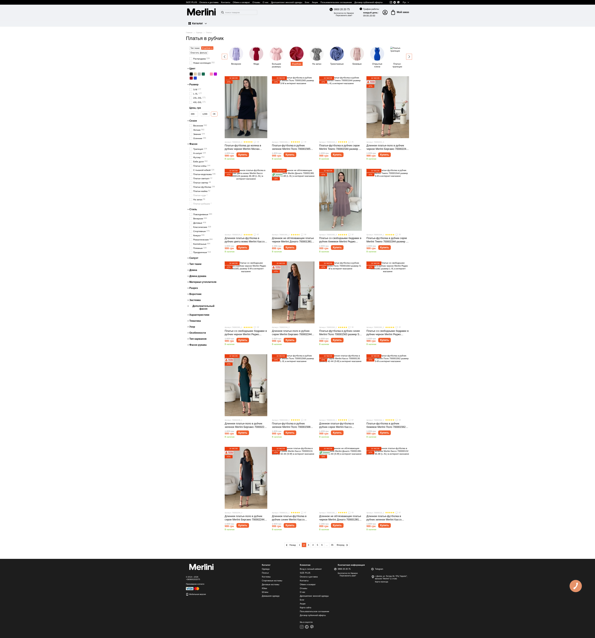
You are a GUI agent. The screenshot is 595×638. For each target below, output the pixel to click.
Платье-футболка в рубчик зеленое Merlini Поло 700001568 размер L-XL (291, 427)
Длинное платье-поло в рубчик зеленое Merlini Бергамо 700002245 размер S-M (246, 427)
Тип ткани (195, 264)
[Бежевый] (195, 74)
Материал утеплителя (202, 282)
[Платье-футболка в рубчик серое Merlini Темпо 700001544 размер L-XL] (340, 107)
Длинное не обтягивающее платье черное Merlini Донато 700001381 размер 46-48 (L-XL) (293, 241)
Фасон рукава (198, 344)
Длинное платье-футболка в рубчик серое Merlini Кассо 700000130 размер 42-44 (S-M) (337, 427)
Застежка (195, 300)
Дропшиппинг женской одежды (286, 2)
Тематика (195, 320)
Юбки (264, 588)
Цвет (192, 68)
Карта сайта (305, 607)
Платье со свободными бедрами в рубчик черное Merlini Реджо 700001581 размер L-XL (387, 334)
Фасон (193, 144)
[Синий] (195, 78)
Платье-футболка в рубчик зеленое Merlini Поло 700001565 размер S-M (291, 149)
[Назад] (224, 56)
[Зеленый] (203, 74)
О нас (266, 2)
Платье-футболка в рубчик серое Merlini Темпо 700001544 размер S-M (387, 241)
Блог (307, 2)
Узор (192, 326)
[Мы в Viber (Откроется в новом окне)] (398, 2)
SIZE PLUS (191, 2)
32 (352, 234)
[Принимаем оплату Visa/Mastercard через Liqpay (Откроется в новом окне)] (193, 588)
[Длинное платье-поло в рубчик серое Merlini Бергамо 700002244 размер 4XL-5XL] (246, 478)
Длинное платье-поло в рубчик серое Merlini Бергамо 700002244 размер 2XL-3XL (292, 334)
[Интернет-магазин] (201, 567)
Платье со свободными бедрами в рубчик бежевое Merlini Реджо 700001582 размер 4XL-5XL (340, 241)
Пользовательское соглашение (336, 2)
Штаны (265, 592)
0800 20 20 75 (342, 9)
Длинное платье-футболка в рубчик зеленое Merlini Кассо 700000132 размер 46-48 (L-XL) (385, 519)
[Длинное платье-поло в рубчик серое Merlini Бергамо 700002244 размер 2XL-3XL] (293, 292)
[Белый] (207, 74)
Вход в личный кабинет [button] (311, 569)
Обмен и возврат (241, 2)
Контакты (225, 2)
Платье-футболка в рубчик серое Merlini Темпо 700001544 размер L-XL (340, 149)
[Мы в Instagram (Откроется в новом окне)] (391, 2)
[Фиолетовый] (215, 74)
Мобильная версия (197, 594)
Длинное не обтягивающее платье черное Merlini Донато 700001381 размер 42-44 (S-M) (340, 519)
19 (258, 142)
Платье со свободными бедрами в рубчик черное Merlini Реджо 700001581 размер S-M (246, 334)
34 (305, 142)
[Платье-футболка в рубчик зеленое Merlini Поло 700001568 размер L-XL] (293, 385)
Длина (193, 270)
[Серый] (199, 74)
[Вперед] (409, 57)
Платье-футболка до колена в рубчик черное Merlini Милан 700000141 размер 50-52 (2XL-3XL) (246, 149)
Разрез (193, 288)
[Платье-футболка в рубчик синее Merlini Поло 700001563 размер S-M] (340, 292)
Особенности (197, 332)
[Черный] (191, 74)
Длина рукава (197, 276)
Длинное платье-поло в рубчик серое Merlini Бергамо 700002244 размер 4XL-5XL (244, 519)
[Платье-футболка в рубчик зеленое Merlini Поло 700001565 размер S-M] (293, 107)
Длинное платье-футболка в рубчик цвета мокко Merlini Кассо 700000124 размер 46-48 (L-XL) (244, 241)
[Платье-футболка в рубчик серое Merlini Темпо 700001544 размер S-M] (387, 200)
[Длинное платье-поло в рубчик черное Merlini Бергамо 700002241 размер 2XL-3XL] (387, 107)
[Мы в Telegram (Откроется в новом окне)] (394, 2)
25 (352, 142)
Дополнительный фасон (203, 307)
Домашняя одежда (270, 596)
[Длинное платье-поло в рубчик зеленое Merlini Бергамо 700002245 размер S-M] (246, 385)
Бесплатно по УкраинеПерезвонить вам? (344, 14)
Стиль (193, 209)
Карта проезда (381, 582)
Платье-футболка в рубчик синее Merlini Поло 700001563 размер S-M (339, 334)
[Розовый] (211, 74)
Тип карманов (198, 339)
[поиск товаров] (222, 12)
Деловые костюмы (270, 584)
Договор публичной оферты (368, 2)
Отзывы (256, 2)
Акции (315, 2)
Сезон (193, 120)
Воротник (195, 294)
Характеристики (199, 315)
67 (258, 234)
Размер (193, 84)
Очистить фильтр (198, 53)
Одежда (265, 569)
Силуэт (193, 258)
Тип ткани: (195, 48)
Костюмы (266, 577)
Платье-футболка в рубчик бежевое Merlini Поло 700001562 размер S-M (385, 427)
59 (305, 234)
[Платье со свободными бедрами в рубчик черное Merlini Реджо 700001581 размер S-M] (246, 292)
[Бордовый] (191, 78)
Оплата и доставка (208, 2)
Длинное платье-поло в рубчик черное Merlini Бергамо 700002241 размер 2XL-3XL (387, 149)
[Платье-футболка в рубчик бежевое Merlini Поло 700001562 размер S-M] (387, 385)
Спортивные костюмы (272, 580)
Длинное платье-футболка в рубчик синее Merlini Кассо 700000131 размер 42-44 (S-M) (290, 519)
